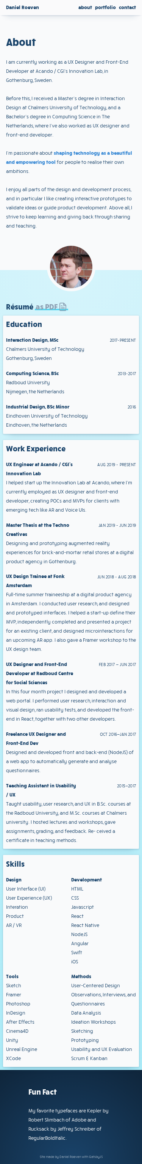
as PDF (47, 306)
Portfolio (105, 7)
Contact (127, 7)
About (85, 7)
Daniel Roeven (22, 7)
